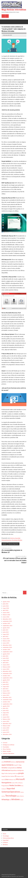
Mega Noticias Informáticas (14, 9)
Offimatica (20, 782)
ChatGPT (16, 765)
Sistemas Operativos (13, 544)
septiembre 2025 (7, 625)
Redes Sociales (7, 751)
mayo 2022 (6, 712)
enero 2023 (6, 695)
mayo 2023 (6, 686)
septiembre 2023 (7, 678)
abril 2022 (5, 715)
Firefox (6, 773)
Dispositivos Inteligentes (17, 770)
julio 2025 (5, 630)
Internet (3, 779)
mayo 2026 (6, 608)
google (21, 773)
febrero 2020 (6, 725)
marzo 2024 (6, 664)
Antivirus (12, 538)
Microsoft (20, 779)
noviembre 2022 (7, 699)
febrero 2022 (6, 719)
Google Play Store (6, 776)
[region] (14, 577)
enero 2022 (6, 721)
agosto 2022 (6, 706)
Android (7, 762)
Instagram (19, 776)
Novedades (6, 747)
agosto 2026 (6, 601)
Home (4, 833)
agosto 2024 (6, 654)
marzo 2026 (6, 612)
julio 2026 (5, 603)
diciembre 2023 (7, 671)
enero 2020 (6, 728)
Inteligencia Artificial (8, 744)
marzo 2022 (6, 717)
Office (16, 782)
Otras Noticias (7, 749)
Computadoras (12, 767)
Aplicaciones (20, 762)
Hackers (12, 776)
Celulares (9, 765)
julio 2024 (5, 656)
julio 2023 (5, 682)
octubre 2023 (6, 675)
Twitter (18, 796)
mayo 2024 (6, 660)
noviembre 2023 (7, 673)
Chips (19, 765)
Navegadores (6, 782)
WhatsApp (5, 799)
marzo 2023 (6, 691)
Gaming (10, 773)
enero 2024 (6, 669)
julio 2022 (5, 708)
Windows (20, 540)
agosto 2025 (6, 627)
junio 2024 (6, 658)
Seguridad (17, 538)
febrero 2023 (6, 693)
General (4, 544)
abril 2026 (5, 610)
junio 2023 (6, 684)
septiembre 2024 (7, 651)
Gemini (13, 773)
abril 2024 (5, 662)
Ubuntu (22, 796)
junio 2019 (6, 730)
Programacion (5, 785)
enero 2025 (6, 643)
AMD (3, 762)
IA (15, 776)
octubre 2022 (6, 701)
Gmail (17, 773)
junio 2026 (6, 606)
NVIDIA (13, 782)
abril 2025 (5, 636)
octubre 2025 (6, 623)
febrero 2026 (6, 614)
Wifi (10, 799)
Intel (22, 776)
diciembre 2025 (7, 619)
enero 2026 (6, 617)
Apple (4, 765)
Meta (14, 779)
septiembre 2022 (7, 704)
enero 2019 (6, 732)
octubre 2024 (6, 649)
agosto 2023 (6, 680)
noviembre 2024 (7, 647)
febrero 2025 (6, 640)
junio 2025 (6, 632)
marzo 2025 (6, 638)
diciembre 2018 (7, 734)
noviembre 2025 (7, 621)
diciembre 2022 (7, 697)
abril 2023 (5, 688)
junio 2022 (6, 710)
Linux (7, 779)
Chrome (4, 768)
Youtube (21, 799)
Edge (3, 773)
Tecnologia (14, 540)
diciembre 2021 (7, 723)
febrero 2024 (6, 667)
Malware (11, 779)
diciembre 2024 (7, 645)
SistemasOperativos (6, 540)
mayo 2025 (6, 634)
